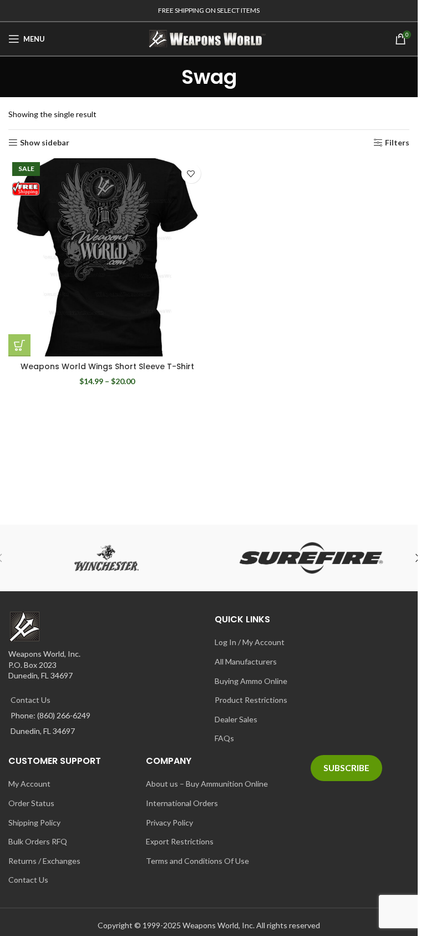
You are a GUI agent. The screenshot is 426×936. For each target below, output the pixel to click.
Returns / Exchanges (44, 860)
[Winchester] (106, 558)
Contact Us (30, 699)
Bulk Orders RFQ (37, 841)
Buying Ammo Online (251, 681)
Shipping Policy (34, 822)
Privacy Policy (169, 822)
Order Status (31, 803)
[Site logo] (209, 38)
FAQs (224, 738)
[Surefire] (311, 558)
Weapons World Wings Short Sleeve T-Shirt (107, 366)
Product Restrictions (251, 699)
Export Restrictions (180, 841)
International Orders (182, 803)
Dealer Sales (236, 719)
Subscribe (346, 767)
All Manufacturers (246, 661)
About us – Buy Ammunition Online (207, 783)
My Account (29, 783)
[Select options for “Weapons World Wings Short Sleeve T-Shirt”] (19, 345)
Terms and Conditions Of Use (197, 860)
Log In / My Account (250, 642)
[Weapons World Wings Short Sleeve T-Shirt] (107, 257)
